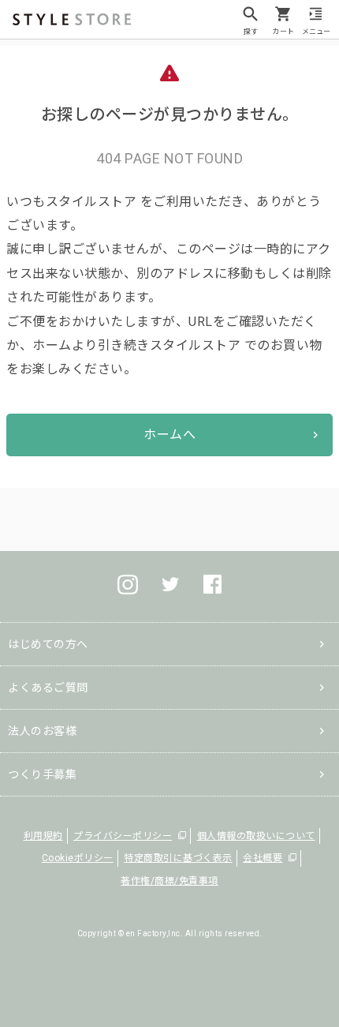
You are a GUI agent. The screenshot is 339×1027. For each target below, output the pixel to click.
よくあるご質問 (48, 687)
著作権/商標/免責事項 (169, 880)
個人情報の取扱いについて (256, 835)
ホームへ (169, 434)
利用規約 (43, 835)
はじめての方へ (48, 644)
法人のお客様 (42, 731)
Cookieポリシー (78, 858)
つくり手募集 (42, 774)
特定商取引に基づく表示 (178, 858)
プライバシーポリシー (122, 835)
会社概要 (262, 858)
